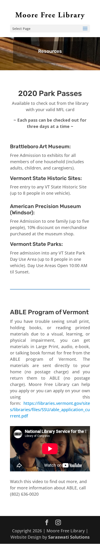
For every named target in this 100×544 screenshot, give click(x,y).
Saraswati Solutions (69, 537)
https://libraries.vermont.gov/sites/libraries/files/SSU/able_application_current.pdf (50, 409)
